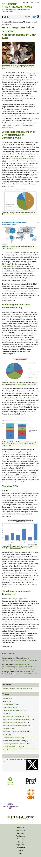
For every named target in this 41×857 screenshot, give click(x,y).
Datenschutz (20, 848)
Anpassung (7, 701)
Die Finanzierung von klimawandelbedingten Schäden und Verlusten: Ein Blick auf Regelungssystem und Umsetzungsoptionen (20, 667)
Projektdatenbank (8, 111)
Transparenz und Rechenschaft (26, 660)
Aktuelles (20, 827)
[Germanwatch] (10, 809)
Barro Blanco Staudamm (26, 584)
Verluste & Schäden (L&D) (12, 747)
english (27, 17)
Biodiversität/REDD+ (10, 704)
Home (20, 842)
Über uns (20, 839)
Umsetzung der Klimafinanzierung (14, 744)
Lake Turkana (26, 575)
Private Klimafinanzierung (12, 738)
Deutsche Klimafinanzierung (12, 22)
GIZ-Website (6, 264)
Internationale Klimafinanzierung (14, 722)
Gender (5, 713)
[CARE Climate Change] (30, 798)
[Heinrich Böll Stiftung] (20, 821)
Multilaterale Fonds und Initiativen (14, 731)
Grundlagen (20, 830)
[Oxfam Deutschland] (10, 784)
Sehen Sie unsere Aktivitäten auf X (15, 761)
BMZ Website (10, 214)
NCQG (5, 734)
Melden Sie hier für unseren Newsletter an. (18, 688)
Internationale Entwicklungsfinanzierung (16, 719)
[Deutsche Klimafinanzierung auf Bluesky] (34, 17)
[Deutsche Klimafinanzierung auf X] (38, 17)
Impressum (20, 845)
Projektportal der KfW (9, 266)
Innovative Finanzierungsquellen (14, 716)
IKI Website (10, 248)
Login (20, 853)
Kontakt (20, 851)
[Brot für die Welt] (30, 784)
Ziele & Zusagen (8, 750)
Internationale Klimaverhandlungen (15, 725)
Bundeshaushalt (8, 707)
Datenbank (20, 833)
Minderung (6, 728)
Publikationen (20, 836)
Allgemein (6, 698)
